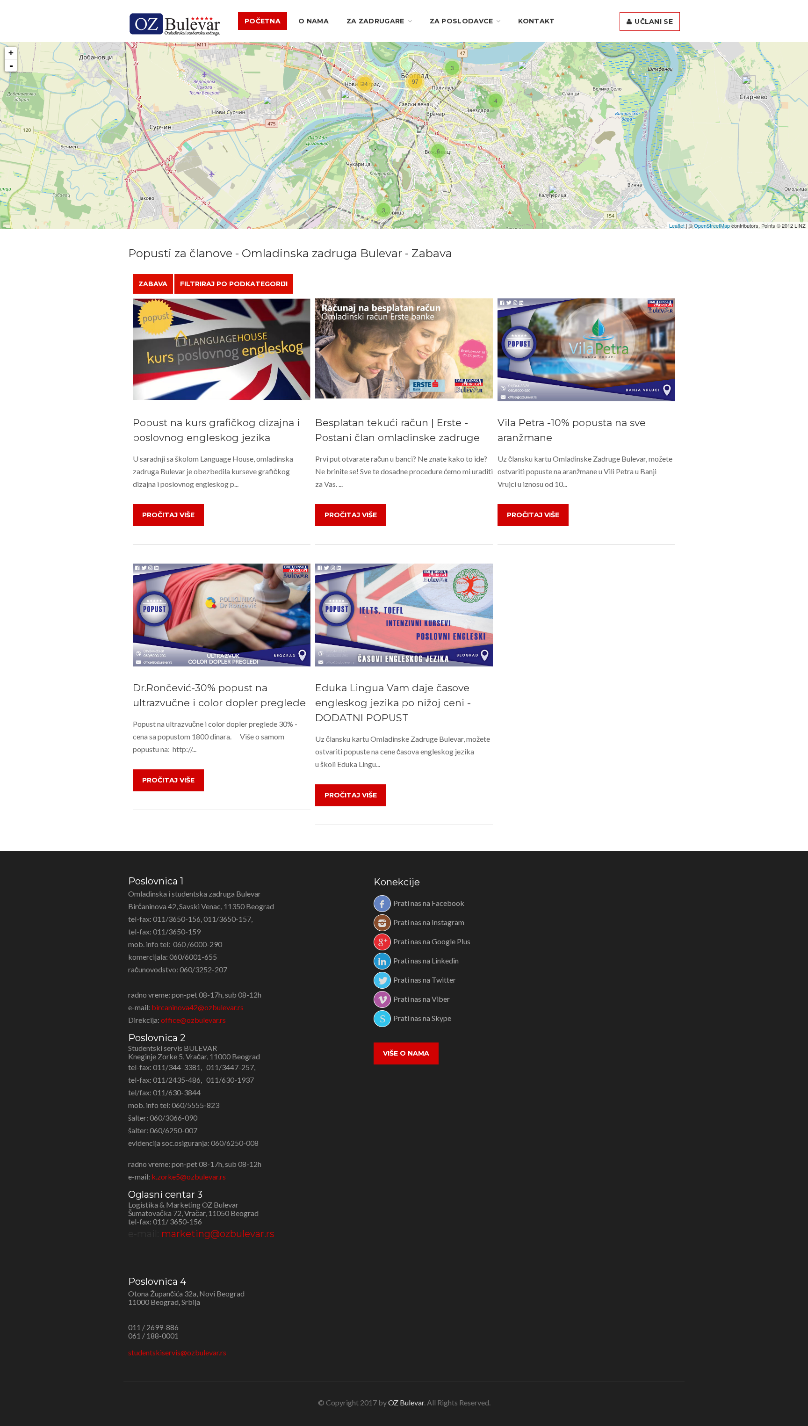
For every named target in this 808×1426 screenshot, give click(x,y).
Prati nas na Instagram (428, 922)
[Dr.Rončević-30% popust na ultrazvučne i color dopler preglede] (221, 615)
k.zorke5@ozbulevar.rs (189, 1176)
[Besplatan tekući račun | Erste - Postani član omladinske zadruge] (404, 348)
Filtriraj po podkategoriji (234, 284)
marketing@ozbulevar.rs (217, 1233)
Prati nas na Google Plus (431, 941)
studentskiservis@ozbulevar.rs (177, 1352)
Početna (263, 21)
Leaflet (677, 225)
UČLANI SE (653, 21)
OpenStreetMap (712, 225)
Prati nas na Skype (422, 1017)
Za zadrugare (375, 21)
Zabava (152, 284)
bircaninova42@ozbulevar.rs (198, 1007)
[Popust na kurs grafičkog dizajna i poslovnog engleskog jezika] (221, 349)
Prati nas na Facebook (428, 902)
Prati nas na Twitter (424, 979)
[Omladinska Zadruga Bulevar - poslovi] (175, 24)
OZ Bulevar (406, 1402)
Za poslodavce (461, 21)
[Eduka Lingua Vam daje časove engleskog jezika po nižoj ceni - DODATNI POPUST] (404, 615)
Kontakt (536, 21)
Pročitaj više (168, 515)
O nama (313, 21)
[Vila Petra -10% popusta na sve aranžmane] (586, 349)
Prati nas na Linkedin (426, 960)
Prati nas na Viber (421, 998)
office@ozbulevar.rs (193, 1019)
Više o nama (406, 1053)
